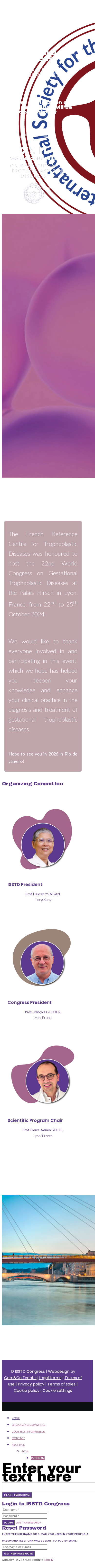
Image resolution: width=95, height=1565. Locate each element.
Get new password (18, 1553)
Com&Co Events (20, 1378)
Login (8, 1522)
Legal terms (50, 1378)
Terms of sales (62, 1384)
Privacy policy (31, 1384)
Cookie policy (26, 1390)
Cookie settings (57, 1390)
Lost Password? (28, 1522)
